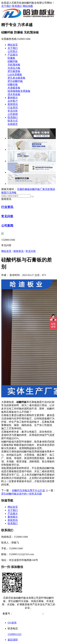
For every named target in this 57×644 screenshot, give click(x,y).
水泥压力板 (14, 68)
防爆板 (11, 58)
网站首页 (13, 44)
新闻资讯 (13, 104)
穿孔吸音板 (14, 71)
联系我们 (17, 6)
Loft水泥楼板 (15, 74)
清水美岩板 (14, 94)
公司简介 (13, 51)
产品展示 (13, 54)
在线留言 (13, 124)
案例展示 (13, 97)
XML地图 (31, 617)
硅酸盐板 (13, 84)
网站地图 (28, 6)
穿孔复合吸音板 (16, 77)
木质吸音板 (14, 87)
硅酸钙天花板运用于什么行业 (28, 490)
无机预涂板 (14, 64)
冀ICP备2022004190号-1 (26, 613)
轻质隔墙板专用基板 (19, 91)
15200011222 (14, 634)
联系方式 (13, 120)
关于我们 (6, 6)
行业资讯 (13, 107)
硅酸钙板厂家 (37, 189)
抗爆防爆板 (23, 189)
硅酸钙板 (13, 61)
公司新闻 (13, 114)
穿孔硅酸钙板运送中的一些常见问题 (21, 493)
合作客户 (13, 101)
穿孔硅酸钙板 (15, 81)
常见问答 (13, 110)
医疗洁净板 (10, 192)
